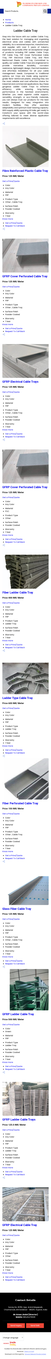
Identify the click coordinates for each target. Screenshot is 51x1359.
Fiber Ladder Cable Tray (17, 592)
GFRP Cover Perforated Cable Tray (24, 276)
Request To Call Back (15, 225)
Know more (7, 219)
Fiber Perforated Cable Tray (20, 803)
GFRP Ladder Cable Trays (18, 1119)
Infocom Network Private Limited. (35, 1354)
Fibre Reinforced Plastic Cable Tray (25, 171)
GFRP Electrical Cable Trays (20, 381)
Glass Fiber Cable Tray (16, 909)
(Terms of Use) (29, 1351)
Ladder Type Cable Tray (17, 698)
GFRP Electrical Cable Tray (19, 1225)
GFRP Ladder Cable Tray (18, 1014)
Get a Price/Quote (11, 181)
